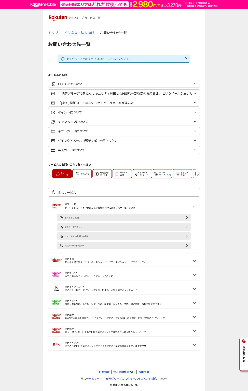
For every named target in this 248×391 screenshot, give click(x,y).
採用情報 (143, 372)
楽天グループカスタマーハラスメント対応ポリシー (137, 378)
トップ (53, 32)
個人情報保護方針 (124, 372)
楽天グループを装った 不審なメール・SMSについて (97, 59)
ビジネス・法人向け (79, 32)
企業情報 (104, 372)
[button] (196, 174)
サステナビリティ (91, 378)
